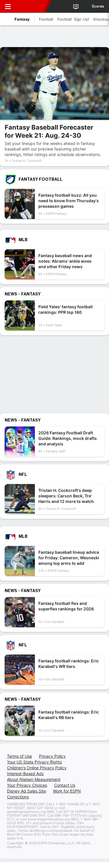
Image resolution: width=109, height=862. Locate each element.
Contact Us (64, 785)
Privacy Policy (52, 756)
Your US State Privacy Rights (34, 761)
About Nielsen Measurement (33, 779)
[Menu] (8, 6)
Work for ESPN (67, 790)
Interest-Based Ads (25, 773)
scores (98, 6)
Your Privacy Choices (27, 785)
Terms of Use (19, 756)
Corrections (18, 796)
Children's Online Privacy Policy (37, 767)
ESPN (31, 6)
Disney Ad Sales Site (26, 790)
